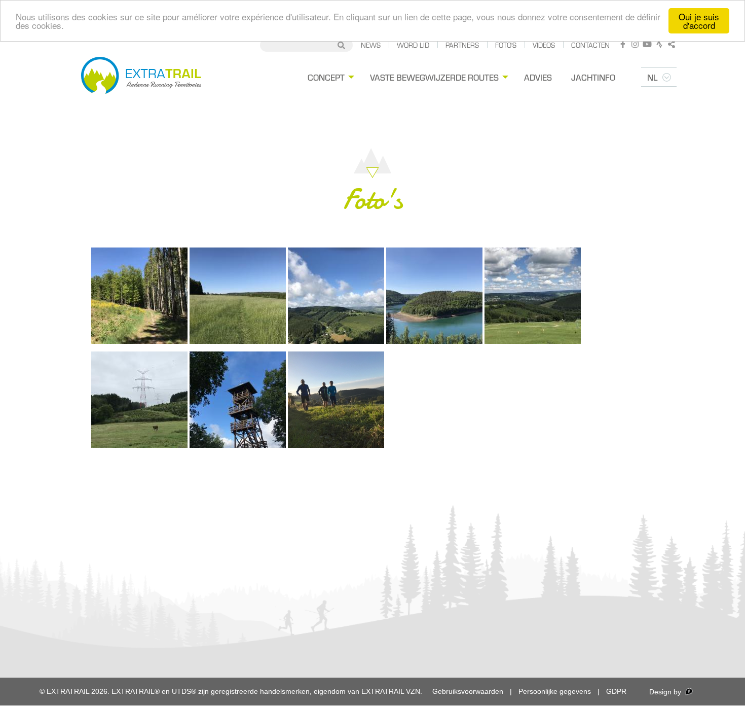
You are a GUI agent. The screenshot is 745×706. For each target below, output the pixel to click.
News (371, 45)
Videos (544, 45)
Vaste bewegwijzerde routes (434, 77)
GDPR (616, 691)
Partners (462, 45)
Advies (538, 77)
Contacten (590, 45)
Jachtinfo (593, 77)
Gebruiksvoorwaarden (467, 691)
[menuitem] (329, 77)
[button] (139, 296)
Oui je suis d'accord (699, 20)
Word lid (413, 45)
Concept (326, 77)
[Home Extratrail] (141, 77)
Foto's (505, 45)
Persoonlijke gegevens (554, 691)
